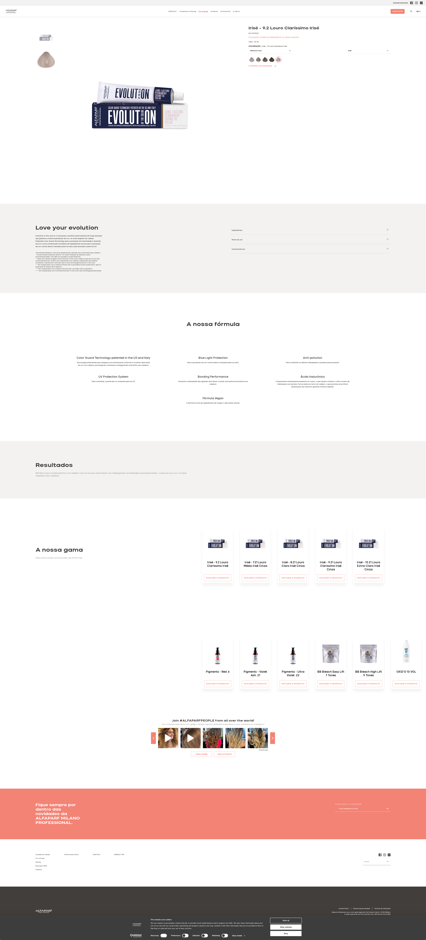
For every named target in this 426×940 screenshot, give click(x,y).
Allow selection (286, 927)
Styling (38, 862)
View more (201, 754)
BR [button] (418, 11)
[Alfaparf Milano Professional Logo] (11, 11)
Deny (286, 933)
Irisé (349, 51)
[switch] (185, 935)
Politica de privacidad (361, 908)
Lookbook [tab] (214, 11)
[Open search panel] (409, 11)
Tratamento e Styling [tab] (187, 11)
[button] (310, 229)
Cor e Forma (40, 858)
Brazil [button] (366, 861)
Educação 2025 (41, 866)
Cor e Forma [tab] (203, 11)
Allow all (286, 920)
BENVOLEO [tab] (173, 11)
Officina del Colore (71, 854)
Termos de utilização (382, 908)
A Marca (39, 869)
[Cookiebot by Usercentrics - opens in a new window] (136, 935)
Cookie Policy (344, 908)
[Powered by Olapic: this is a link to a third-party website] (263, 750)
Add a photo (224, 754)
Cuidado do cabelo (43, 854)
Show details (237, 936)
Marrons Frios (256, 51)
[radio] (46, 36)
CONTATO (96, 854)
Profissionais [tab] (226, 11)
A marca (236, 11)
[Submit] (386, 808)
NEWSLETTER (119, 854)
